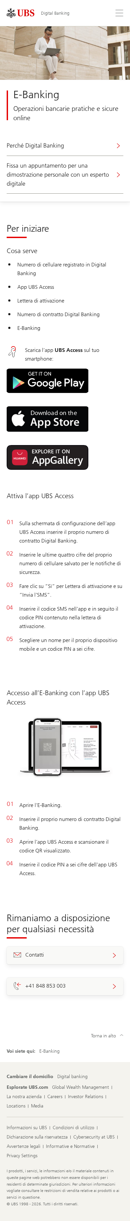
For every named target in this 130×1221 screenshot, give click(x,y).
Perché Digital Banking (35, 145)
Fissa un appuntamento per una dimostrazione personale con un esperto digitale (58, 174)
